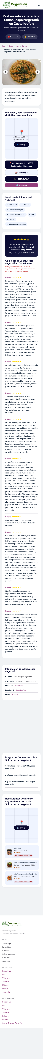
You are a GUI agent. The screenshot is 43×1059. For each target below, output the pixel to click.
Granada (6, 992)
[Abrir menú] (38, 4)
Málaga (5, 985)
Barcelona (19, 685)
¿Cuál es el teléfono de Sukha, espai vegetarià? (20, 767)
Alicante (5, 981)
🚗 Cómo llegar (21, 172)
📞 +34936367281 (21, 179)
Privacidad (6, 947)
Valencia (6, 978)
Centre (24, 46)
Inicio (4, 46)
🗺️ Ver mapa (21, 144)
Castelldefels (14, 46)
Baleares (5, 1016)
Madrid (5, 974)
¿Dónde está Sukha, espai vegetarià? (21, 775)
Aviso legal (6, 944)
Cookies (5, 951)
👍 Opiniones (29, 37)
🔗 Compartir (21, 185)
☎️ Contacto (13, 37)
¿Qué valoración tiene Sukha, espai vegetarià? (20, 782)
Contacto (6, 958)
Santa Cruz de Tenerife (12, 1023)
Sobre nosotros (8, 954)
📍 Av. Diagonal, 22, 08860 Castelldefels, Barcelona (21, 164)
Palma (5, 989)
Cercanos (6, 961)
